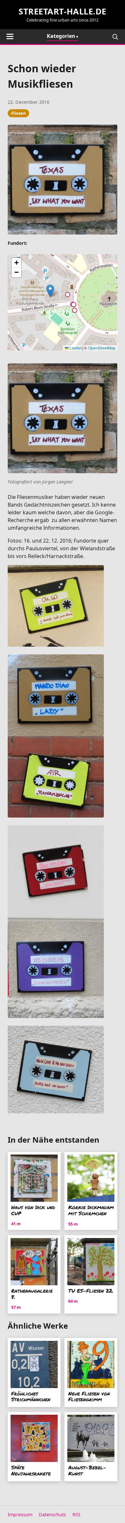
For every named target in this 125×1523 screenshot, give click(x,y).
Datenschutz (52, 1514)
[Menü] (9, 36)
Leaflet (75, 347)
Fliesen (18, 113)
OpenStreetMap (102, 347)
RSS (76, 1514)
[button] (50, 290)
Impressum (20, 1514)
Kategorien (61, 36)
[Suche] (115, 36)
